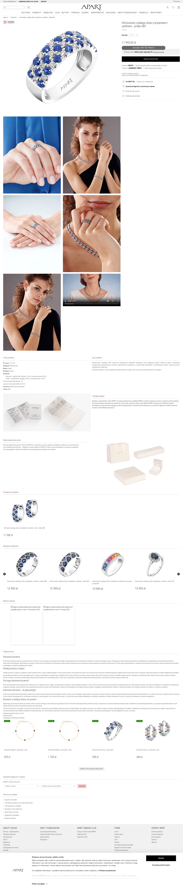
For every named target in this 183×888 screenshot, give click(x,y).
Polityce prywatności (107, 870)
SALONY (177, 1)
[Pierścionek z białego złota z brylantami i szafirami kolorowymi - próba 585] (112, 564)
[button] (26, 625)
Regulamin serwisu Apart (122, 847)
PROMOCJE (143, 12)
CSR (115, 839)
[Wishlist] (173, 7)
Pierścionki (14, 17)
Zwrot (5, 839)
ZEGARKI (85, 12)
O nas (116, 831)
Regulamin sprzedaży (12, 815)
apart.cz (154, 839)
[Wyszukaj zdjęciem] (28, 7)
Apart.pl (5, 17)
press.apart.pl (156, 837)
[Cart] (179, 7)
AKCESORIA (111, 12)
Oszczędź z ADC (143, 48)
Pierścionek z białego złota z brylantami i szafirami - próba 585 (26, 581)
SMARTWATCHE (97, 12)
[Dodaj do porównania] (123, 96)
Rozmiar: (125, 35)
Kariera (116, 842)
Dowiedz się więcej (158, 52)
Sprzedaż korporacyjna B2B (123, 845)
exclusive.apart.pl (157, 834)
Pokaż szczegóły (38, 884)
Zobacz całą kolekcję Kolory (91, 769)
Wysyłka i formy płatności (13, 809)
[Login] (167, 7)
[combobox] (131, 35)
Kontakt (5, 850)
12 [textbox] (130, 35)
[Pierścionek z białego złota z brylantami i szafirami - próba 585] (27, 564)
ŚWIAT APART (156, 12)
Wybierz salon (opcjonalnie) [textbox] (51, 786)
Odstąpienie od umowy (11, 847)
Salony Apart (118, 834)
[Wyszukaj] (5, 7)
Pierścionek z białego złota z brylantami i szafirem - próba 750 (154, 581)
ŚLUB (57, 12)
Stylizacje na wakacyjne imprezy (13, 718)
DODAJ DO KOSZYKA (151, 59)
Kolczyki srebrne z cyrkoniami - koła (147, 750)
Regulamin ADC (82, 837)
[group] (27, 574)
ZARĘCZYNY (48, 12)
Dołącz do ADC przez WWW (86, 831)
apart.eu (154, 842)
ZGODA (161, 858)
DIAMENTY (36, 12)
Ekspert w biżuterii (11, 800)
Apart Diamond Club (11, 812)
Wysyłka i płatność (9, 834)
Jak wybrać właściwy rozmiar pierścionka (19, 803)
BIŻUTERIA (25, 12)
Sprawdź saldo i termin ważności (51, 834)
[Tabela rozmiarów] (137, 35)
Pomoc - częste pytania (11, 831)
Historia (117, 837)
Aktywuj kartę (44, 837)
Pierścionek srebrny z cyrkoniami (102, 750)
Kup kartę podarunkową (48, 831)
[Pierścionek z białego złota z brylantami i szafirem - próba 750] (155, 564)
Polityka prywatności (121, 850)
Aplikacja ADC (82, 834)
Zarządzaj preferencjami (161, 865)
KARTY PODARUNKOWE (127, 12)
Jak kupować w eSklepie (13, 806)
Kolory (11, 371)
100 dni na (132, 68)
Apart (10, 368)
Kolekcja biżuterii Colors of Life (13, 713)
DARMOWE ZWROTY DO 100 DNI (28, 1)
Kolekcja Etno (7, 715)
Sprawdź (82, 786)
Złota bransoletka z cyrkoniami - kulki (15, 750)
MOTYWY (65, 12)
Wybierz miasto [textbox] (10, 786)
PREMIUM (75, 12)
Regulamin (6, 842)
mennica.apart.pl (157, 831)
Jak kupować (7, 837)
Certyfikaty (6, 845)
